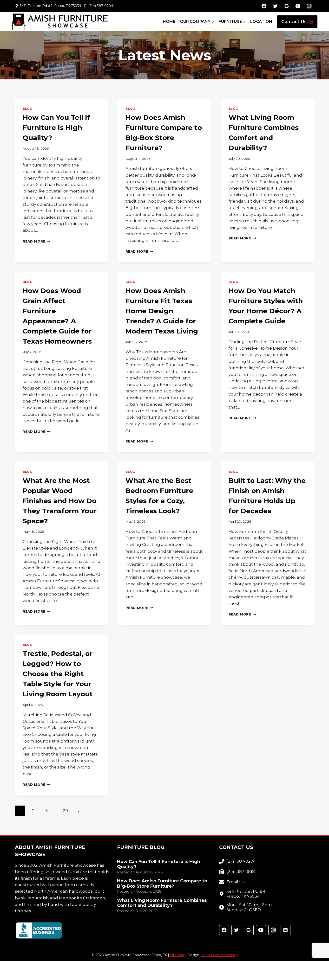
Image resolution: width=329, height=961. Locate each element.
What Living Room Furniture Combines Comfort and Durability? (162, 903)
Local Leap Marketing (219, 955)
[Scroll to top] (317, 942)
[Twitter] (275, 6)
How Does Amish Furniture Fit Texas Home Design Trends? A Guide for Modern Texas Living (161, 311)
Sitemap (177, 955)
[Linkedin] (285, 930)
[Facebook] (264, 6)
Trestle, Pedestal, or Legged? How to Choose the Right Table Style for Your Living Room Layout (58, 673)
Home (169, 21)
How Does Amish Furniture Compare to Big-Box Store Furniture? (162, 883)
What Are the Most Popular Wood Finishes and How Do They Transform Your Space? (60, 500)
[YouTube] (298, 6)
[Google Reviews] (286, 6)
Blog (27, 108)
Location (261, 21)
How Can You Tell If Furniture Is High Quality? (56, 127)
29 (65, 810)
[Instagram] (309, 6)
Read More (36, 241)
